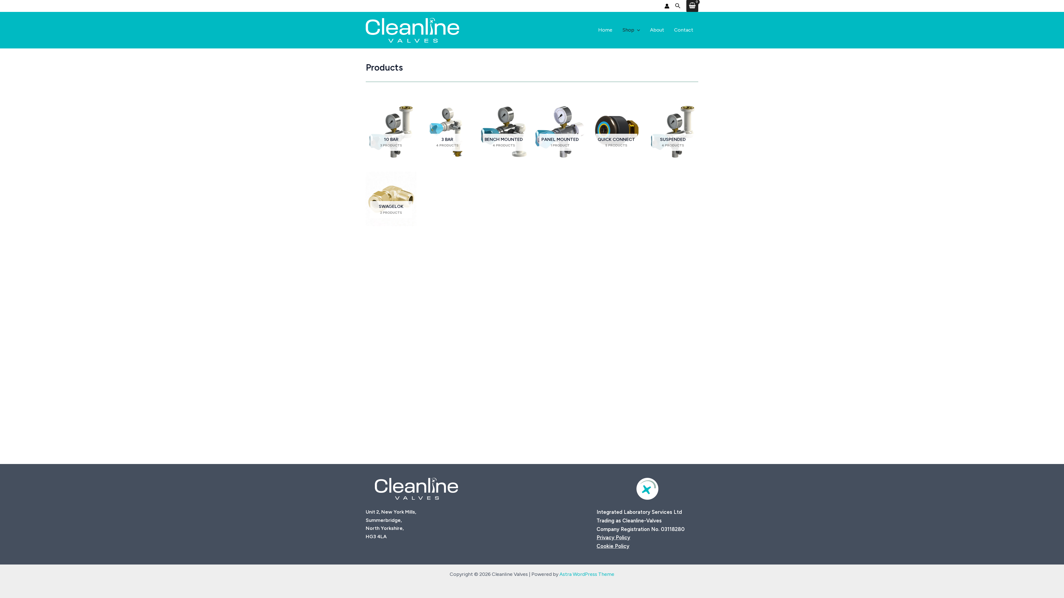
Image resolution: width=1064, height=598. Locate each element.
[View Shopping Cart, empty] (692, 6)
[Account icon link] (666, 6)
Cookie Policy (613, 546)
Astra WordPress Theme (586, 574)
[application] (637, 30)
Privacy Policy (613, 537)
